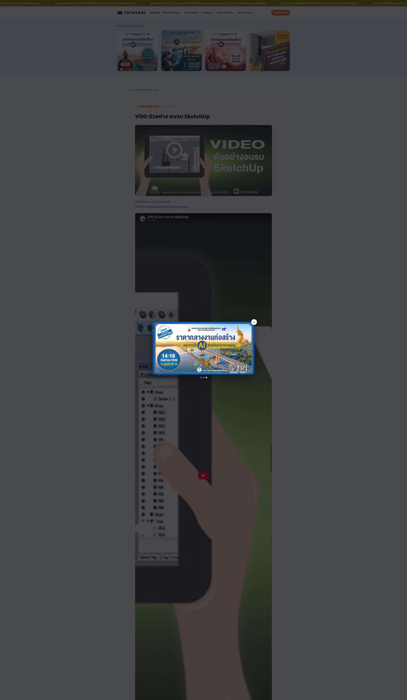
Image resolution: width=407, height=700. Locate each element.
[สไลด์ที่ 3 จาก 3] (206, 377)
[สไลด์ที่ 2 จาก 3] (203, 377)
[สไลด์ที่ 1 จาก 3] (201, 377)
